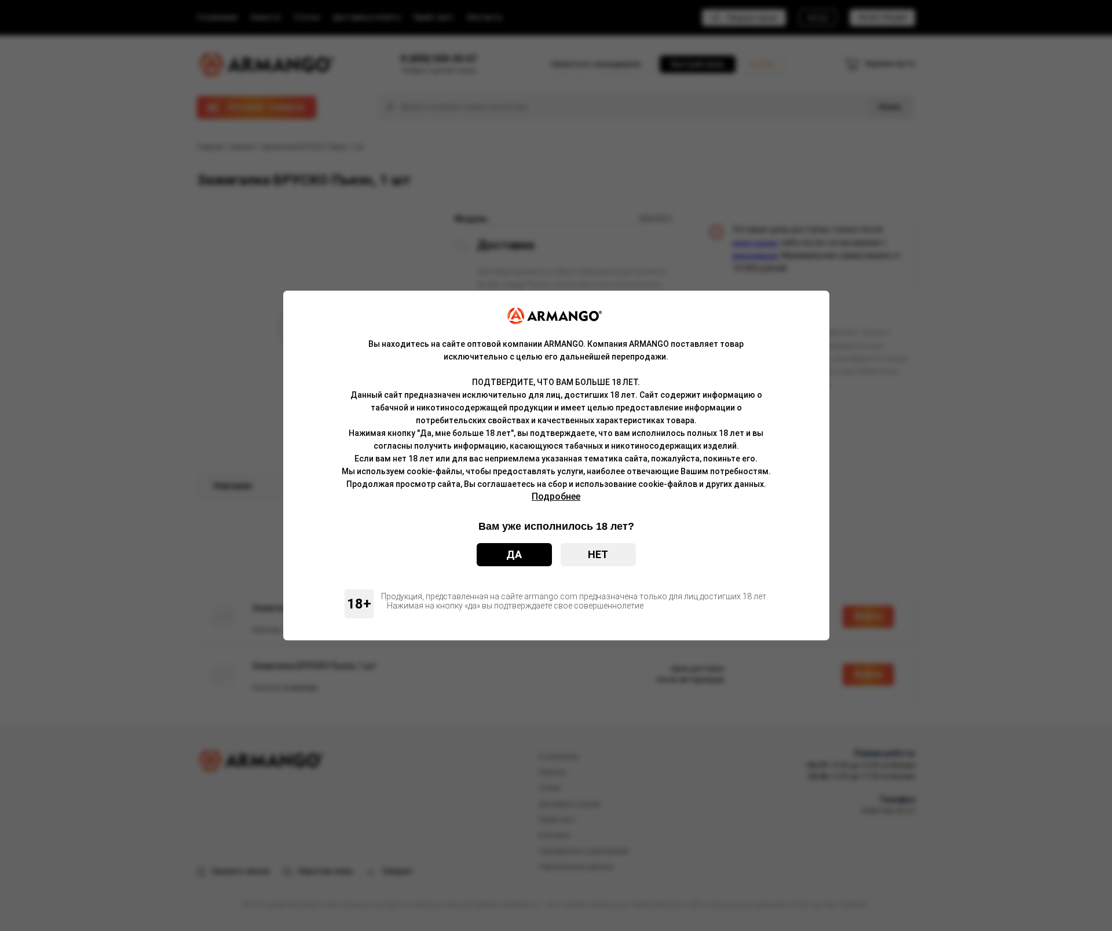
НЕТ (598, 554)
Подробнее (556, 496)
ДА (514, 554)
